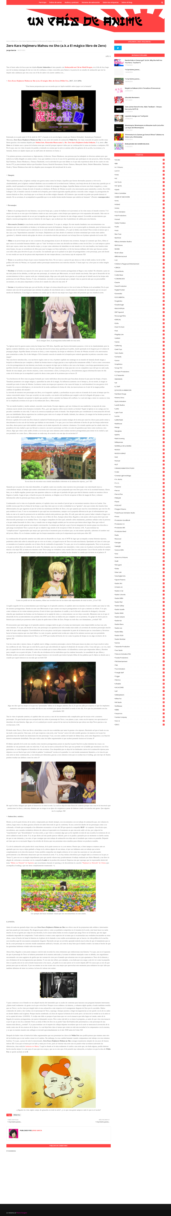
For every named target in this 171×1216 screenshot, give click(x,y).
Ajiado (139, 190)
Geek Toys (139, 349)
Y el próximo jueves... (132, 70)
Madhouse (139, 424)
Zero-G (139, 721)
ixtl (139, 383)
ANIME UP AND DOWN (139, 197)
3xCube (139, 160)
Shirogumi (139, 565)
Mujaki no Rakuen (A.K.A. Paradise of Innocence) (142, 88)
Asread (139, 219)
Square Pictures (139, 580)
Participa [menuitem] (42, 2)
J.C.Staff (139, 386)
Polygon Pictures (139, 509)
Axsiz (139, 230)
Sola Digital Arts (139, 576)
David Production (139, 286)
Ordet (139, 472)
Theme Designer (21, 1213)
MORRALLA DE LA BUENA (139, 446)
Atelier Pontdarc (139, 223)
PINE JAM (139, 498)
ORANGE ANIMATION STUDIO (139, 468)
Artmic (139, 208)
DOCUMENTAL (139, 297)
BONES (139, 249)
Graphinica (139, 364)
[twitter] (118, 48)
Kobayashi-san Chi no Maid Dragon (78, 67)
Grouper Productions (139, 372)
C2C (139, 260)
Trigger (139, 676)
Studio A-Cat (139, 591)
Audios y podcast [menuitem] (72, 2)
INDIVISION (139, 379)
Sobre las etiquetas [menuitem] (111, 2)
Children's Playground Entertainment (139, 264)
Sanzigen (139, 543)
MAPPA (139, 435)
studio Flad (139, 602)
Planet (139, 502)
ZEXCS (139, 725)
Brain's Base (139, 253)
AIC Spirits (139, 186)
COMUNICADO (139, 279)
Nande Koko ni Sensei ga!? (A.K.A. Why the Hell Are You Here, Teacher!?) (143, 61)
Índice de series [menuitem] (55, 2)
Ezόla (139, 323)
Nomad (139, 461)
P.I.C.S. (139, 483)
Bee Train (139, 234)
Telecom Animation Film (139, 654)
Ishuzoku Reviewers (132, 97)
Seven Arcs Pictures (139, 557)
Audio (139, 227)
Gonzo (139, 360)
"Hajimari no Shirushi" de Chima (94, 863)
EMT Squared (139, 312)
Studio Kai (139, 621)
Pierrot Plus (139, 494)
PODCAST (139, 505)
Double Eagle (139, 305)
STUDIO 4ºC (139, 587)
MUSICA (139, 450)
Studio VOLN (139, 635)
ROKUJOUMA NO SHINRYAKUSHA (137, 144)
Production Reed (139, 531)
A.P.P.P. (139, 171)
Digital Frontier (139, 290)
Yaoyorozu (139, 713)
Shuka (139, 569)
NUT (139, 465)
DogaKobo (139, 301)
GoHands (139, 357)
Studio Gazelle (139, 609)
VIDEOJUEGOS (139, 695)
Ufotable (139, 684)
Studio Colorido (139, 595)
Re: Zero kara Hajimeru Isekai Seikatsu (80, 142)
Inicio (8, 41)
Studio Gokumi (139, 617)
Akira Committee (139, 193)
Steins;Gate (40, 142)
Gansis (139, 342)
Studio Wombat (139, 639)
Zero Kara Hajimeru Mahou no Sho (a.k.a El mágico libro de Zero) (33, 81)
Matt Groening (139, 439)
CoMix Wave (139, 275)
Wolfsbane (139, 706)
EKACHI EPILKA (139, 308)
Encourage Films (139, 316)
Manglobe (139, 431)
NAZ (139, 457)
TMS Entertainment (139, 661)
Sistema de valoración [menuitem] (91, 2)
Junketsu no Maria (32, 1046)
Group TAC (139, 368)
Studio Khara (139, 624)
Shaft (139, 561)
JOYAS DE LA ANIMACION (139, 390)
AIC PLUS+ (139, 182)
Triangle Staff (139, 673)
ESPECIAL (139, 320)
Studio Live (139, 628)
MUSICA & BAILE (139, 453)
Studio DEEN (139, 598)
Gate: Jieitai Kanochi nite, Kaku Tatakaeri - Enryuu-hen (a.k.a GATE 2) (143, 108)
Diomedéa (139, 294)
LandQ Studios (139, 405)
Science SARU (139, 550)
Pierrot (139, 491)
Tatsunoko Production (139, 647)
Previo (139, 517)
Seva (139, 554)
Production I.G (139, 524)
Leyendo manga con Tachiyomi (136, 116)
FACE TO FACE (139, 327)
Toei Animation (139, 669)
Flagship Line (139, 334)
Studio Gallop (139, 606)
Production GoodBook (139, 520)
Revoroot (139, 539)
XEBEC (139, 710)
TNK (139, 665)
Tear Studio (139, 650)
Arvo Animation (139, 212)
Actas (139, 175)
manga (139, 427)
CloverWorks (139, 271)
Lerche (139, 416)
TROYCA (139, 680)
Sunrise (139, 643)
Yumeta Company (139, 717)
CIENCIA (139, 268)
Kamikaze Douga (139, 394)
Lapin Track (139, 413)
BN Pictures (139, 245)
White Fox (14, 41)
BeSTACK (139, 238)
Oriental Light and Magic (139, 476)
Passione (139, 487)
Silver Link (139, 572)
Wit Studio (139, 702)
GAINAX (139, 338)
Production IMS (139, 528)
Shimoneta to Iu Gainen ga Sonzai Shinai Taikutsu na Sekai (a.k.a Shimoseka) (144, 136)
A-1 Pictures (139, 167)
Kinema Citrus (139, 398)
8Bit (139, 164)
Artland (139, 204)
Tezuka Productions (139, 658)
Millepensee (139, 442)
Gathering (139, 346)
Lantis (139, 409)
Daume (139, 282)
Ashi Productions (139, 216)
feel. (139, 331)
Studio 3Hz (139, 583)
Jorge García (11, 50)
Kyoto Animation (139, 401)
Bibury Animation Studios (139, 242)
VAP (139, 691)
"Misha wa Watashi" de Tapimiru (22, 863)
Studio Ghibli (139, 613)
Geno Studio (139, 353)
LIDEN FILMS (139, 420)
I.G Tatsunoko (139, 375)
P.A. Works (139, 479)
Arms (139, 201)
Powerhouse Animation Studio (139, 513)
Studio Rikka (139, 632)
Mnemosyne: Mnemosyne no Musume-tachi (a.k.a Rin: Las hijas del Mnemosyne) (144, 126)
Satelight (139, 546)
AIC (139, 178)
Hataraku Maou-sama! (54, 142)
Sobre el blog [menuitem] (127, 2)
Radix (139, 535)
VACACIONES (139, 687)
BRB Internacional (139, 256)
